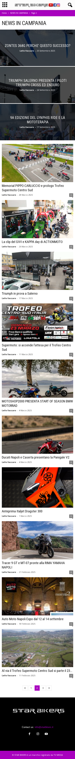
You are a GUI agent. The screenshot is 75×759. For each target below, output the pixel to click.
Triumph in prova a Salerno (20, 293)
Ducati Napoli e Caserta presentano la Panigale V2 (35, 457)
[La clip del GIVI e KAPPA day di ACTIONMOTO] (37, 219)
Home (4, 13)
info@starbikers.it (44, 727)
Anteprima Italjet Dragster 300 (22, 511)
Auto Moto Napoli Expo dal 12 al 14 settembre (33, 619)
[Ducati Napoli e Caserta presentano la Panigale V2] (37, 435)
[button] (69, 5)
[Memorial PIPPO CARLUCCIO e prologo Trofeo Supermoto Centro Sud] (37, 163)
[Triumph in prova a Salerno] (37, 271)
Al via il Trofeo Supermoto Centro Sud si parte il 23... (37, 671)
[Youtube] (46, 734)
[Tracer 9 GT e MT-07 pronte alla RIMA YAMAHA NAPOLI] (37, 540)
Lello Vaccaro (27, 50)
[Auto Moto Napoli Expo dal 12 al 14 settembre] (37, 596)
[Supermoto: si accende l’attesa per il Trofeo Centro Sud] (37, 322)
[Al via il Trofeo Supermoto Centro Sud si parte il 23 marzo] (37, 648)
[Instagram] (38, 734)
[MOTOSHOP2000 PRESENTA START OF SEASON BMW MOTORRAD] (37, 378)
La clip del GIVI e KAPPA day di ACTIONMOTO (32, 242)
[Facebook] (29, 734)
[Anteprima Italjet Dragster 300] (37, 487)
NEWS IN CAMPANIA (19, 13)
